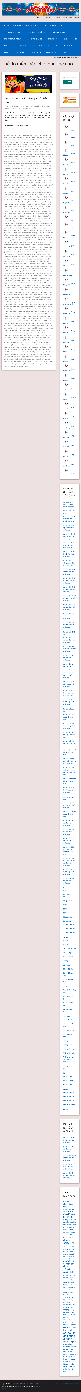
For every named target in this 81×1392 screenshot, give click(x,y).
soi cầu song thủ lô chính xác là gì (18, 342)
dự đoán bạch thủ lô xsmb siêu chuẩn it (37, 228)
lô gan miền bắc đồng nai (27, 249)
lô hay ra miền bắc (25, 259)
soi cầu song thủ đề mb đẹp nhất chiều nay (69, 684)
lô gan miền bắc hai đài (42, 249)
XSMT (6, 46)
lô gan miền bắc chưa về (11, 249)
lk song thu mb (14, 230)
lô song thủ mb (14, 278)
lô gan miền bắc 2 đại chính (29, 244)
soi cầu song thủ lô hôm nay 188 (14, 345)
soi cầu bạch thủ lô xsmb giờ (35, 328)
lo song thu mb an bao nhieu (28, 278)
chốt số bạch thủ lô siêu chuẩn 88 (24, 180)
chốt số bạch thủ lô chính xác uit (22, 163)
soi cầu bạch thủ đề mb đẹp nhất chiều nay (69, 536)
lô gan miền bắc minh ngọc (43, 252)
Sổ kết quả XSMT (69, 924)
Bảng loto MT (68, 1076)
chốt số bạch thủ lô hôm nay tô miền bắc (39, 166)
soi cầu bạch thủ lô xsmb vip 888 (40, 335)
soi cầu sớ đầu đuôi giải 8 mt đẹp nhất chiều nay (69, 761)
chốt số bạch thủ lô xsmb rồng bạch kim (19, 192)
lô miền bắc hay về (28, 266)
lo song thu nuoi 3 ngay (28, 280)
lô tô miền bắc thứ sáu (43, 285)
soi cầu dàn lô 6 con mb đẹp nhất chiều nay (69, 624)
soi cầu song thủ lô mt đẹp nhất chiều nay (69, 790)
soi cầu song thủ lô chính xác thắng (40, 342)
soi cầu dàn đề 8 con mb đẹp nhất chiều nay (69, 589)
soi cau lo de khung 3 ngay (69, 1336)
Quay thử (49, 52)
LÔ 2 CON (23, 230)
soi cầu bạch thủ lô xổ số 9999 (35, 311)
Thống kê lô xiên (69, 1053)
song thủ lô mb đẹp (36, 364)
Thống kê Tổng (68, 1030)
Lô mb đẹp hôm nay (30, 261)
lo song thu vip (12, 283)
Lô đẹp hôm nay (41, 242)
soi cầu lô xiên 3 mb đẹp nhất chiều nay (68, 666)
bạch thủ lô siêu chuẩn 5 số (33, 137)
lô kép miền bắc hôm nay (39, 259)
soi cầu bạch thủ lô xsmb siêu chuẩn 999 (32, 330)
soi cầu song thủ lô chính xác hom (26, 340)
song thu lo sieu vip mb (11, 366)
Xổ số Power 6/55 (69, 949)
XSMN (75, 39)
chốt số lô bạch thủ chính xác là (41, 192)
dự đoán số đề (70, 1247)
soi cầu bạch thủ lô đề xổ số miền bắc (32, 297)
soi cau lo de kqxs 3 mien (69, 1341)
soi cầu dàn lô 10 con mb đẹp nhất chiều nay (69, 607)
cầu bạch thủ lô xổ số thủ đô (22, 149)
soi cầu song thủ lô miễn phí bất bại (24, 352)
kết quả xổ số (52, 39)
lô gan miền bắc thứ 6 (24, 254)
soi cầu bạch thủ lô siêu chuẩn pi (22, 309)
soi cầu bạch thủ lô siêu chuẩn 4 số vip (25, 304)
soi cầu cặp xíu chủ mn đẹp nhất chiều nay (69, 805)
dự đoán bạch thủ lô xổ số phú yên (20, 218)
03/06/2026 (14, 106)
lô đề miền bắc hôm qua (19, 240)
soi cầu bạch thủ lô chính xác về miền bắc (30, 295)
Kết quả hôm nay (20, 46)
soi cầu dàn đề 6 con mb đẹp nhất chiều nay (69, 580)
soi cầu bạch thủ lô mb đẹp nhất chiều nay (69, 554)
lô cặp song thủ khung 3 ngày (16, 235)
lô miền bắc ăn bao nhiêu (15, 264)
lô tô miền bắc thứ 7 (16, 285)
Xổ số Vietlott (68, 957)
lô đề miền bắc (19, 237)
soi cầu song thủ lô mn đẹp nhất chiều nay (69, 872)
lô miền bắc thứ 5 (28, 271)
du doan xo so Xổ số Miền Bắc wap (69, 1235)
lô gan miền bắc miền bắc (26, 252)
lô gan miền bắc (15, 244)
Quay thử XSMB (68, 1093)
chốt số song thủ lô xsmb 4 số (23, 206)
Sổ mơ (63, 52)
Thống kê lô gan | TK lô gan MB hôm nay (69, 1059)
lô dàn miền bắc (30, 235)
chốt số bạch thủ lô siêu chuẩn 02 (29, 178)
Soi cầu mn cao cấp (58, 32)
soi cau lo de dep (69, 1328)
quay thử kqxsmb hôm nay (69, 1312)
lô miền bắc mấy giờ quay (15, 271)
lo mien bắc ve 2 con (40, 271)
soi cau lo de (69, 1317)
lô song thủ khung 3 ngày (39, 275)
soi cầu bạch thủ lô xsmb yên (36, 337)
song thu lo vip (23, 366)
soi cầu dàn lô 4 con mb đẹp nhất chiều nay (69, 616)
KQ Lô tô (35, 52)
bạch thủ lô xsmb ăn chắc (37, 140)
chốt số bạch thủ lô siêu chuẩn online (40, 183)
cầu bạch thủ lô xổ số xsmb (39, 149)
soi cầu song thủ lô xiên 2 (37, 359)
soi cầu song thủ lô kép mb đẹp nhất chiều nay (69, 693)
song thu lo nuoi (47, 364)
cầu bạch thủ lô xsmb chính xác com (30, 152)
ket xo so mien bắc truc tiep (69, 1280)
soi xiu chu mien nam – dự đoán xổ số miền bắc (22, 25)
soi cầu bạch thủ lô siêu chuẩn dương (21, 306)
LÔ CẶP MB (41, 233)
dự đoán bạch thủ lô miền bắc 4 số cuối (19, 209)
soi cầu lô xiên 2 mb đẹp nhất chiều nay (68, 657)
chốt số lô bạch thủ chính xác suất (35, 194)
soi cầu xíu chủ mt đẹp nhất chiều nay (69, 781)
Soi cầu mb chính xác (12, 32)
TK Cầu (6, 52)
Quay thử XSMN (68, 1097)
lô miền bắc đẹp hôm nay (15, 266)
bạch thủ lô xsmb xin (13, 144)
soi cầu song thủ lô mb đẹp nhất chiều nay (69, 701)
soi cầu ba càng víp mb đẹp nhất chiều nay (68, 527)
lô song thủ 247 (23, 273)
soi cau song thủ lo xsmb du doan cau (28, 361)
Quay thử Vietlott (69, 1105)
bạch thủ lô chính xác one (19, 135)
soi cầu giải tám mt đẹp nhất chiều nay (69, 743)
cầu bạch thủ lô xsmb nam (31, 154)
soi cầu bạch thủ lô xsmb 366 (19, 321)
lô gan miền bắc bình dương (27, 247)
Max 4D (73, 228)
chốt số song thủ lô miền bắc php (28, 204)
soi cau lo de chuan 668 (69, 1325)
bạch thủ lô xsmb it (17, 142)
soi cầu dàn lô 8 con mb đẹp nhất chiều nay (69, 640)
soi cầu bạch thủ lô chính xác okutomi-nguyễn (26, 292)
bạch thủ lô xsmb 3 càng (21, 140)
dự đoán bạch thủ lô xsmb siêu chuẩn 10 (33, 225)
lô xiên (65, 1290)
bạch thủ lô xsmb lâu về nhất (32, 142)
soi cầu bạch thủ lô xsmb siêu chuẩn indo (16, 335)
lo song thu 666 (44, 273)
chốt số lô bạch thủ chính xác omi (14, 194)
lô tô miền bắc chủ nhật (38, 283)
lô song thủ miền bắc (43, 278)
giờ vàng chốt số (68, 1275)
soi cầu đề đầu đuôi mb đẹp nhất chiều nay (69, 649)
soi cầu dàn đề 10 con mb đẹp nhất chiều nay (69, 598)
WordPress (20, 1386)
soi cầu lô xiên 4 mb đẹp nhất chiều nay (68, 675)
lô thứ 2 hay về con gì (23, 283)
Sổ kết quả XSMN (69, 928)
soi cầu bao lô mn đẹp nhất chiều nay (69, 814)
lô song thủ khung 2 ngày (23, 275)
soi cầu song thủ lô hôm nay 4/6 (34, 345)
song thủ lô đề (24, 364)
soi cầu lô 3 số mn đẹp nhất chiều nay (68, 840)
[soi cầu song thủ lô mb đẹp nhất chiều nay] (28, 92)
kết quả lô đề (70, 1287)
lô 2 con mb (29, 230)
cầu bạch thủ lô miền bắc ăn (18, 147)
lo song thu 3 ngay (33, 273)
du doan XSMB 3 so (68, 1241)
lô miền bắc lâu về (34, 268)
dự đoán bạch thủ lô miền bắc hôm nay (20, 211)
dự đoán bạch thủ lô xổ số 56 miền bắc (20, 216)
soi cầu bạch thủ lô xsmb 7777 (37, 321)
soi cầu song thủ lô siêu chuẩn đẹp (40, 356)
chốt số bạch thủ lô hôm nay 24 (41, 163)
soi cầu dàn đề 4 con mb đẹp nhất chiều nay (69, 571)
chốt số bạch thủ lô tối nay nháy (29, 187)
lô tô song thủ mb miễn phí (25, 287)
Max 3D (73, 220)
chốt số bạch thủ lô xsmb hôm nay (24, 190)
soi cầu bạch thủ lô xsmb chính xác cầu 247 (36, 323)
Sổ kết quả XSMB (69, 932)
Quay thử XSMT (68, 1101)
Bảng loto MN (68, 1080)
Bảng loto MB (68, 1084)
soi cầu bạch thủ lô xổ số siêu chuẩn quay (28, 318)
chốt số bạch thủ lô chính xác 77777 (28, 161)
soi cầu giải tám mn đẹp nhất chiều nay (68, 831)
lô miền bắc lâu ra (22, 268)
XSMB (65, 39)
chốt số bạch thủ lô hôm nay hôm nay (15, 166)
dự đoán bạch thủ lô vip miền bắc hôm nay (24, 213)
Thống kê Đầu (68, 1045)
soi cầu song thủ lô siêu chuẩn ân (38, 354)
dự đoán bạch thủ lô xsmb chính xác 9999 (20, 221)
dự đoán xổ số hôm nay (68, 1262)
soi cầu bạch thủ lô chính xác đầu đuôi (24, 290)
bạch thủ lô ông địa (18, 137)
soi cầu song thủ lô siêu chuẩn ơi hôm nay (16, 359)
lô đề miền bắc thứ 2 (29, 242)
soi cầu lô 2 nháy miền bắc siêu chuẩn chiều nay (69, 519)
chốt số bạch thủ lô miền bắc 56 (33, 168)
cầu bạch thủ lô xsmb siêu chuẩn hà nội (26, 156)
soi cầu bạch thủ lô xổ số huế (29, 314)
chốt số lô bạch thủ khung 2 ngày (28, 197)
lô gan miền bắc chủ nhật (43, 247)
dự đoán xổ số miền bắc (68, 1269)
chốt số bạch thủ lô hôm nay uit (13, 168)
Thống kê (20, 52)
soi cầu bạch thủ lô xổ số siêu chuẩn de (26, 316)
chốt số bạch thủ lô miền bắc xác (37, 175)
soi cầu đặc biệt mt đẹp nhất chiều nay (69, 734)
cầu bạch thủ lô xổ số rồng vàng (36, 147)
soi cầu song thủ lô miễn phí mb (18, 354)
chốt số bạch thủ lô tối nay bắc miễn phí (38, 185)
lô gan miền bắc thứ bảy (39, 254)
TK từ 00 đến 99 (68, 1020)
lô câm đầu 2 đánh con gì (29, 233)
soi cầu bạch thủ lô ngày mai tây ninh (27, 302)
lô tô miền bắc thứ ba (29, 285)
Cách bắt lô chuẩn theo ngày (68, 1204)
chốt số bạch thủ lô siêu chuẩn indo (17, 183)
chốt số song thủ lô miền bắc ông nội (31, 202)
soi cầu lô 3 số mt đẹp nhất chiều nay (69, 752)
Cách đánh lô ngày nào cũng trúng (69, 1215)
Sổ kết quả (36, 46)
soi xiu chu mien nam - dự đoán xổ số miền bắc (35, 106)
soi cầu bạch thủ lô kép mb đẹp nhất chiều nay (69, 545)
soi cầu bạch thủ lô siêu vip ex (16, 311)
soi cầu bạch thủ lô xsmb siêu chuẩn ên (40, 333)
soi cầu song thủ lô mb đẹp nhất (29, 349)
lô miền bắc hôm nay (41, 266)
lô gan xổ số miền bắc (13, 259)
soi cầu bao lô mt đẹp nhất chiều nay (69, 717)
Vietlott (51, 46)
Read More (9, 125)
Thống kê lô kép (68, 1049)
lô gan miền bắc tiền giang (30, 256)
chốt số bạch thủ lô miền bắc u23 (35, 173)
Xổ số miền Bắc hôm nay (69, 1369)
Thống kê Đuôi (68, 1041)
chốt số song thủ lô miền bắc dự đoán (33, 199)
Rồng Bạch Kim (70, 1315)
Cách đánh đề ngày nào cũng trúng (69, 1222)
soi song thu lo (15, 364)
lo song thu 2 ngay (12, 273)
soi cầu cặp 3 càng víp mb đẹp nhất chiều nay (69, 563)
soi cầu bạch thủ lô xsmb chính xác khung (37, 326)
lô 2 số (47, 230)
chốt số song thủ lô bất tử (13, 199)
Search (68, 82)
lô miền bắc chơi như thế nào (32, 264)
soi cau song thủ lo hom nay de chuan (27, 347)
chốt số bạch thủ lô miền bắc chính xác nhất (33, 171)
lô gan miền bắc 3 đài (44, 244)
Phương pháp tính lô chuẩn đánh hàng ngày (69, 1307)
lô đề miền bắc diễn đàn (31, 237)
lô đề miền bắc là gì (33, 240)
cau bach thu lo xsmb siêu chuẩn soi (29, 159)
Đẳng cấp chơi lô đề (34, 39)
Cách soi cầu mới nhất (12, 39)
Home (56, 57)
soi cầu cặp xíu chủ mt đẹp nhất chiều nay (69, 726)
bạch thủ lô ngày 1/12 (34, 135)
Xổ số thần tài (68, 969)
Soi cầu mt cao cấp (35, 32)
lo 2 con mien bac (39, 230)
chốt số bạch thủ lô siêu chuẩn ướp (14, 185)
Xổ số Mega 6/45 (69, 953)
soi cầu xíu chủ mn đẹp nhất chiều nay (68, 880)
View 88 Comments (24, 125)
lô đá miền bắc (40, 235)
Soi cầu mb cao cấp (52, 25)
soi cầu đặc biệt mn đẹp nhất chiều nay (68, 823)
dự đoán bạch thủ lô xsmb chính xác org (28, 223)
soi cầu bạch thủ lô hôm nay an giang (27, 299)
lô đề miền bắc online (16, 242)
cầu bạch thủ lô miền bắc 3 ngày (29, 144)
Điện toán (66, 46)
